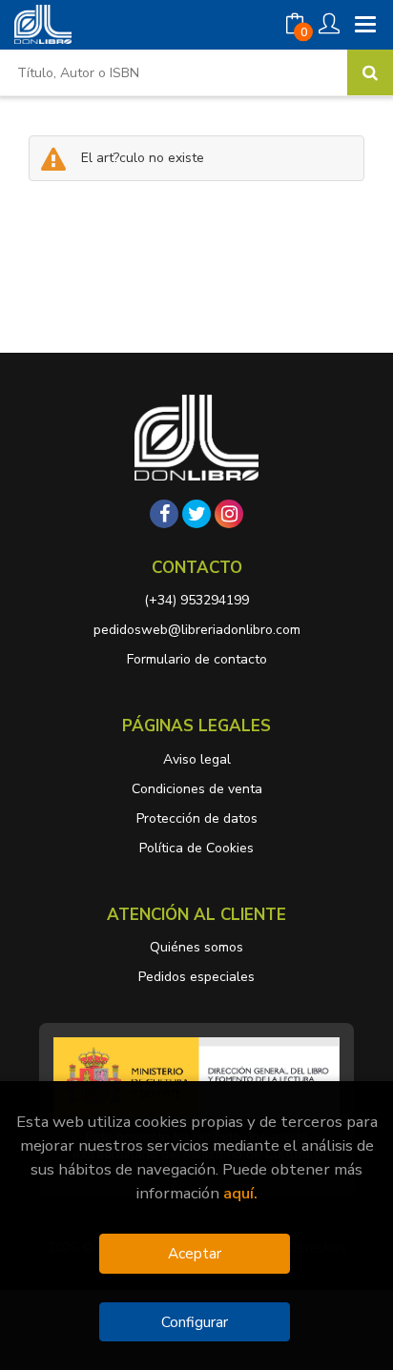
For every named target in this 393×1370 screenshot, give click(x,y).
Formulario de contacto (197, 659)
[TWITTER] (196, 514)
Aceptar (194, 1253)
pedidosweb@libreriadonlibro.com (196, 630)
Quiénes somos (196, 947)
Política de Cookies (196, 848)
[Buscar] (370, 72)
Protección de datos (197, 818)
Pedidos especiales (196, 977)
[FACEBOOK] (164, 514)
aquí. (240, 1193)
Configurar (194, 1322)
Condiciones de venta (197, 789)
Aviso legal (197, 759)
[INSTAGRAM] (229, 514)
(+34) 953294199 (196, 600)
